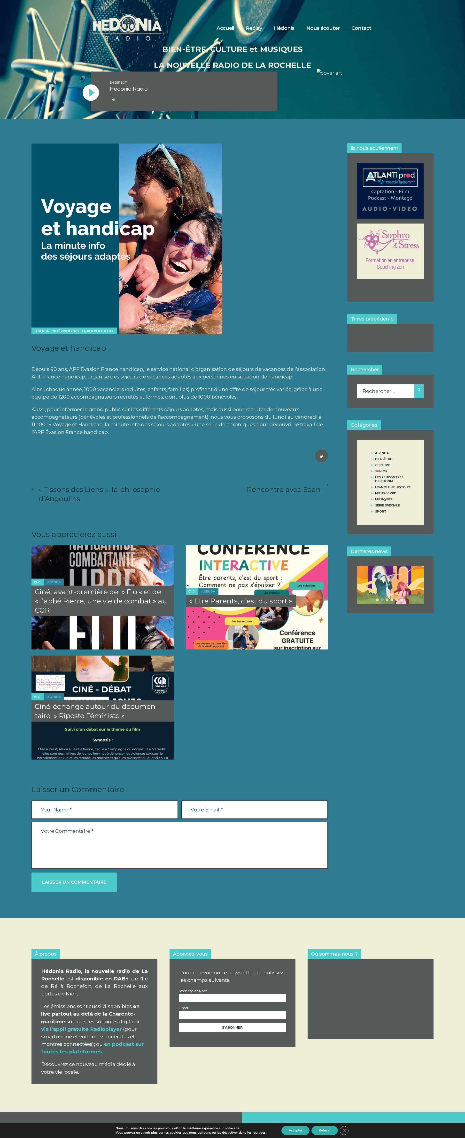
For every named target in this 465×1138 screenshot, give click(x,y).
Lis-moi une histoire (393, 487)
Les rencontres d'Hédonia (389, 479)
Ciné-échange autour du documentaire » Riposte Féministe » (96, 711)
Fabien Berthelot (97, 331)
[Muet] (113, 99)
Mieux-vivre (385, 493)
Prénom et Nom (193, 991)
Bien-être (383, 459)
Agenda (42, 331)
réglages (259, 1132)
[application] (188, 100)
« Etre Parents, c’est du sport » (240, 600)
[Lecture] (91, 93)
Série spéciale (387, 505)
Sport (380, 511)
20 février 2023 (65, 331)
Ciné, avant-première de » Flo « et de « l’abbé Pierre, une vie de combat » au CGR (101, 600)
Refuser (325, 1130)
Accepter (295, 1130)
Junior (381, 471)
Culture (382, 465)
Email (184, 1008)
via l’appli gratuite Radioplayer (81, 1029)
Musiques (383, 499)
